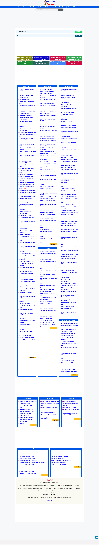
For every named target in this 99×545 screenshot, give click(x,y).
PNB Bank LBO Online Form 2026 (27, 225)
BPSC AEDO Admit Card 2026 (46, 210)
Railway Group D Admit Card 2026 (27, 159)
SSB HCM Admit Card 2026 (25, 331)
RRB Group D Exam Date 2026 (26, 279)
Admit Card (40, 6)
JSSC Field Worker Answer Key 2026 (69, 323)
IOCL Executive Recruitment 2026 (27, 111)
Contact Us (23, 542)
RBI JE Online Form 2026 (66, 219)
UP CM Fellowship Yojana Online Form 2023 (29, 469)
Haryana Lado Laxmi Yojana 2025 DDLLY (28, 454)
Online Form (33, 6)
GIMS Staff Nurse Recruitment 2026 (27, 132)
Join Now (79, 31)
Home (19, 6)
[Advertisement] (49, 20)
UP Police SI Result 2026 (45, 291)
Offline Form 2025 (71, 6)
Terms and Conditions (40, 542)
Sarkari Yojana (62, 6)
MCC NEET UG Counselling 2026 (26, 168)
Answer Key (54, 6)
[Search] (60, 10)
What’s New (25, 6)
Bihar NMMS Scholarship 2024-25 (27, 458)
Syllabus (47, 6)
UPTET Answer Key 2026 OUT (26, 277)
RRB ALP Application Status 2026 (27, 93)
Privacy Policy (31, 542)
